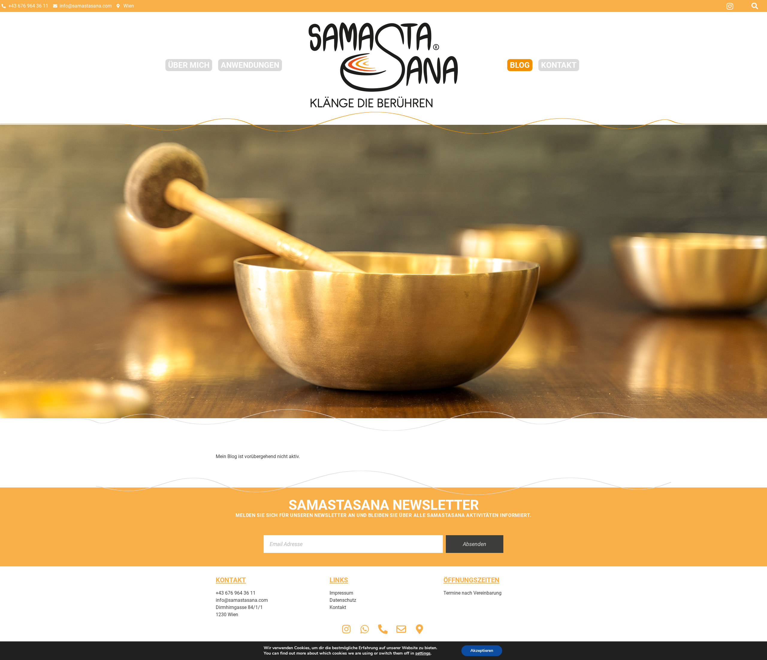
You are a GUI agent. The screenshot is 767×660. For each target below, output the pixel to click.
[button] (755, 6)
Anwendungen (250, 65)
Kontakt (558, 65)
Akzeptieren (481, 650)
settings (423, 653)
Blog (520, 65)
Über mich (188, 65)
